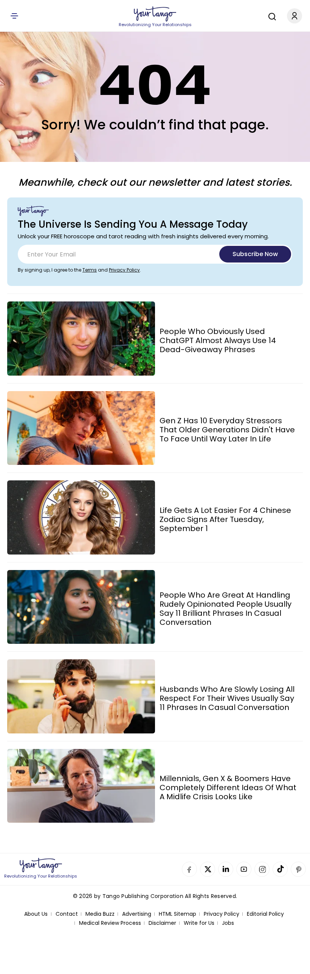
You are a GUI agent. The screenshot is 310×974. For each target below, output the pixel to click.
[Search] (270, 15)
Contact (67, 914)
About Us (36, 914)
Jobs (228, 923)
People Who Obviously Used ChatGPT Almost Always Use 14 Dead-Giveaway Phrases (218, 340)
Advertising (136, 914)
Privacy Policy (124, 270)
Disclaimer (162, 923)
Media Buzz (100, 914)
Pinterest (298, 869)
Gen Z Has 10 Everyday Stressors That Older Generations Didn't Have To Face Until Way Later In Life (227, 429)
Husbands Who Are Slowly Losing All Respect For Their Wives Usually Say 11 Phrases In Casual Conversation (227, 698)
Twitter (207, 869)
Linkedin (225, 869)
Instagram (262, 869)
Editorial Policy (265, 914)
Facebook (189, 869)
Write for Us (199, 923)
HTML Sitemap (177, 914)
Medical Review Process (110, 923)
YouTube (243, 869)
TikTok (280, 869)
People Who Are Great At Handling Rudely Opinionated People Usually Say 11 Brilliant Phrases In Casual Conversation (225, 608)
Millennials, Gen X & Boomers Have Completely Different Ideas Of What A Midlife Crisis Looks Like (228, 787)
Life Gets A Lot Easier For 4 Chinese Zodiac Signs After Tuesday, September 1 (225, 519)
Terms (89, 270)
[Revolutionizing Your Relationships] (155, 14)
